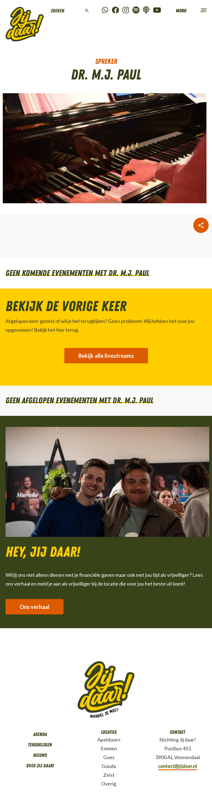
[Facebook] (115, 10)
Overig (108, 784)
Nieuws (40, 755)
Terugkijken (40, 745)
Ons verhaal (34, 606)
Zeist (109, 775)
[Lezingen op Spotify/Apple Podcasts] (146, 10)
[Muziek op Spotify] (136, 10)
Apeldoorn (108, 740)
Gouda (109, 766)
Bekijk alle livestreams (106, 355)
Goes (109, 757)
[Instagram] (125, 10)
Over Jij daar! (40, 766)
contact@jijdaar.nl (177, 766)
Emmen (109, 748)
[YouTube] (157, 10)
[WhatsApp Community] (105, 10)
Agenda (40, 734)
